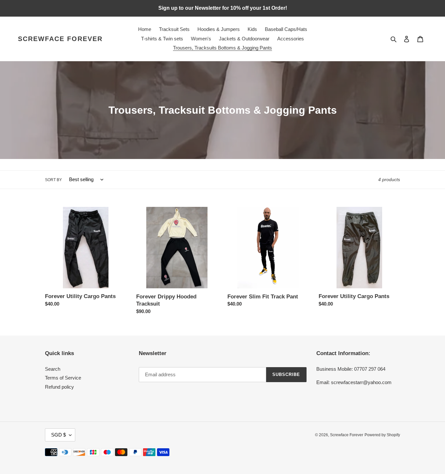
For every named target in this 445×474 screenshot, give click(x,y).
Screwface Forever (60, 38)
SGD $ (58, 435)
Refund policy (59, 387)
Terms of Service (63, 378)
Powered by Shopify (382, 435)
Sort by (53, 180)
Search (52, 369)
